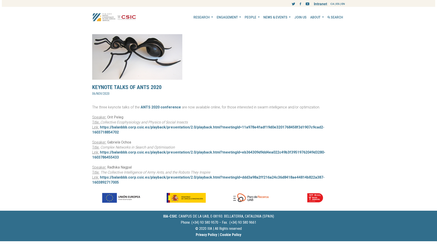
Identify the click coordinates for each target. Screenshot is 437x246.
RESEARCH (201, 17)
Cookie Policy (230, 235)
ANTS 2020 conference (161, 107)
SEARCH (336, 17)
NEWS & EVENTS (275, 17)
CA (332, 4)
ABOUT (315, 17)
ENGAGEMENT (228, 17)
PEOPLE (251, 17)
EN (343, 4)
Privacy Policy (206, 235)
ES (337, 4)
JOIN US (300, 17)
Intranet (320, 3)
